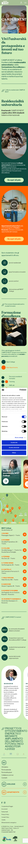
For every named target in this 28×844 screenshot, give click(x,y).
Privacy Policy (5, 814)
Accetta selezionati (14, 447)
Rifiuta (14, 452)
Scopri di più (14, 180)
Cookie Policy (5, 817)
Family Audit (4, 811)
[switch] (24, 422)
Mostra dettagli (19, 437)
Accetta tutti (14, 442)
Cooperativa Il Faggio (7, 806)
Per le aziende (6, 770)
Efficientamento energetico (8, 822)
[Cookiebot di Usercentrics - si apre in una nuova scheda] (19, 390)
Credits (3, 820)
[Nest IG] (4, 802)
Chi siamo (4, 767)
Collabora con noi (7, 775)
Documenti (4, 809)
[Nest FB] (1, 802)
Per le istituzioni (6, 772)
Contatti (4, 778)
